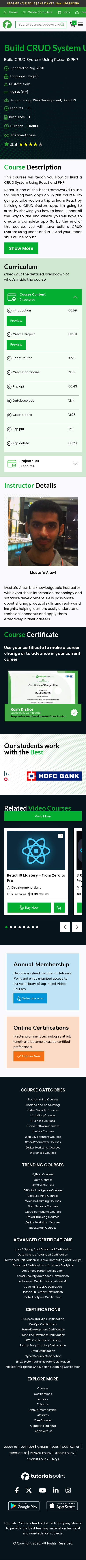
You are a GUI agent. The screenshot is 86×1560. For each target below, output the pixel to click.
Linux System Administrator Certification (43, 1361)
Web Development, (47, 100)
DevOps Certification (43, 1324)
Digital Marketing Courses (43, 1147)
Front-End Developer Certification (43, 1335)
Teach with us (43, 1431)
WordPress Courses (43, 1153)
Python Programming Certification (43, 1345)
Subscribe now (32, 998)
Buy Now (32, 907)
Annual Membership (43, 1410)
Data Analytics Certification (43, 1297)
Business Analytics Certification (43, 1319)
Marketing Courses (43, 1115)
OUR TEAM (27, 1447)
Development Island (26, 887)
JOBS (55, 1447)
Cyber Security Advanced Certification (43, 1276)
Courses (43, 1388)
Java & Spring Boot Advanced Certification (43, 1249)
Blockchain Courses (42, 1228)
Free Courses (43, 1420)
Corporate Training (43, 1426)
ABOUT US (10, 1447)
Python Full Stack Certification (43, 1292)
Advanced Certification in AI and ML (43, 1281)
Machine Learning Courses (43, 1201)
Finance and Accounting (43, 1105)
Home (11, 12)
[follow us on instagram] (68, 1490)
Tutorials (43, 1404)
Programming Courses (43, 1099)
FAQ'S (55, 1459)
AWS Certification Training (43, 1340)
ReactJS (70, 100)
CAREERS (43, 1447)
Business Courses (43, 1121)
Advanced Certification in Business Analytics (43, 1265)
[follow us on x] (29, 1490)
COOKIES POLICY (37, 1459)
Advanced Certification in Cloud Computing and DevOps (43, 1260)
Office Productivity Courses (43, 1142)
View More (43, 816)
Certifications (43, 1394)
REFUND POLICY (64, 1453)
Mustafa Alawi (19, 84)
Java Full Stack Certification (43, 1286)
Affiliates (43, 1415)
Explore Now (31, 1056)
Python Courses (42, 1174)
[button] (6, 927)
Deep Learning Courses (43, 1196)
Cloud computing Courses (43, 1212)
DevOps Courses (43, 1185)
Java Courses (43, 1180)
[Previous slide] (65, 927)
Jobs (65, 12)
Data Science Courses (43, 1206)
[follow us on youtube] (42, 1490)
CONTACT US (71, 1447)
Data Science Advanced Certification (43, 1254)
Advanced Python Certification (43, 1271)
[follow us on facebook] (17, 1490)
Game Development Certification (43, 1329)
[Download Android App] (23, 1505)
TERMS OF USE (18, 1453)
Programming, (21, 100)
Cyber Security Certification (43, 1356)
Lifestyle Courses (43, 1131)
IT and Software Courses (43, 1126)
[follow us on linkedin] (56, 1490)
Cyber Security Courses (43, 1110)
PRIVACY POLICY (40, 1453)
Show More (21, 248)
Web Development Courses (43, 1137)
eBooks (43, 1399)
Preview (16, 320)
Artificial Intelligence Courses (43, 1190)
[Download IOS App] (62, 1505)
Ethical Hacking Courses (42, 1217)
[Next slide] (77, 927)
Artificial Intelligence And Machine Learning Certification (43, 1367)
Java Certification (43, 1351)
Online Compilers (38, 12)
